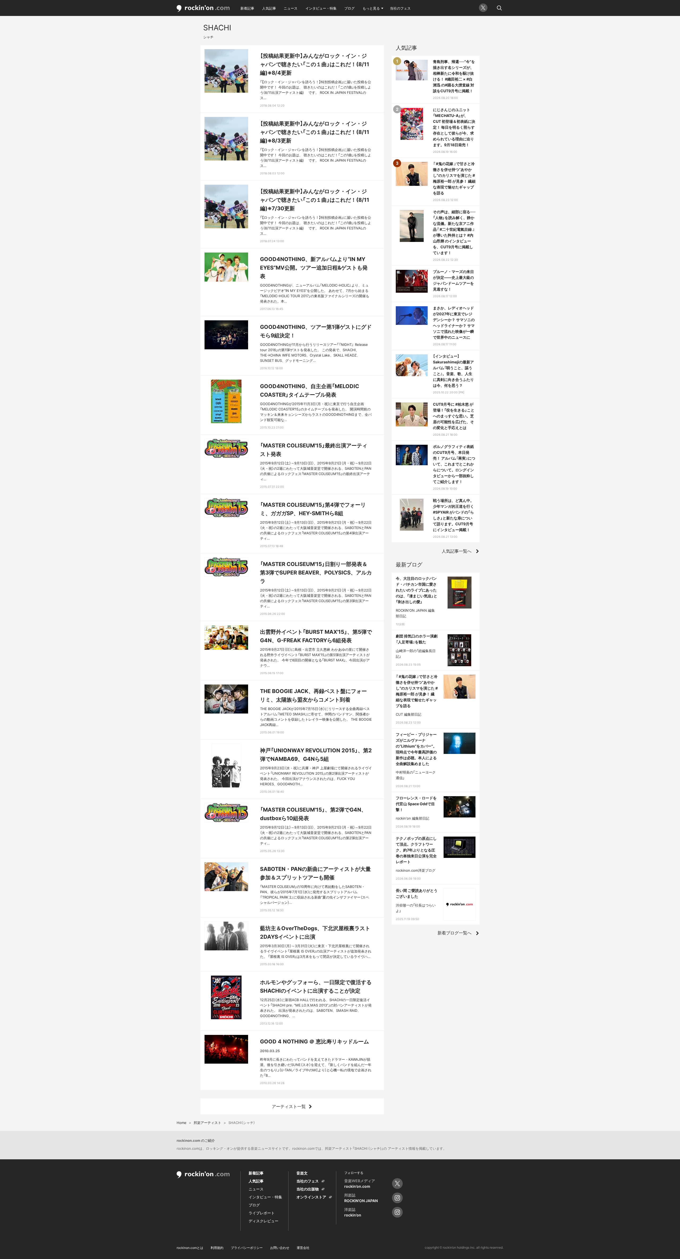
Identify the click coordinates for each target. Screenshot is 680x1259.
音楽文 (302, 1173)
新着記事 (247, 8)
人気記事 (269, 8)
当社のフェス (400, 8)
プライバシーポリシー (247, 1248)
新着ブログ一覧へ (454, 932)
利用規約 (217, 1248)
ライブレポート (262, 1213)
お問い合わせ (279, 1248)
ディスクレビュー (263, 1221)
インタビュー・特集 (321, 8)
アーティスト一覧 (289, 1106)
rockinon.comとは (190, 1248)
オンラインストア (311, 1197)
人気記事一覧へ (456, 551)
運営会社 (303, 1248)
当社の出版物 (307, 1189)
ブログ (349, 8)
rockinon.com (203, 8)
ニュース (291, 8)
